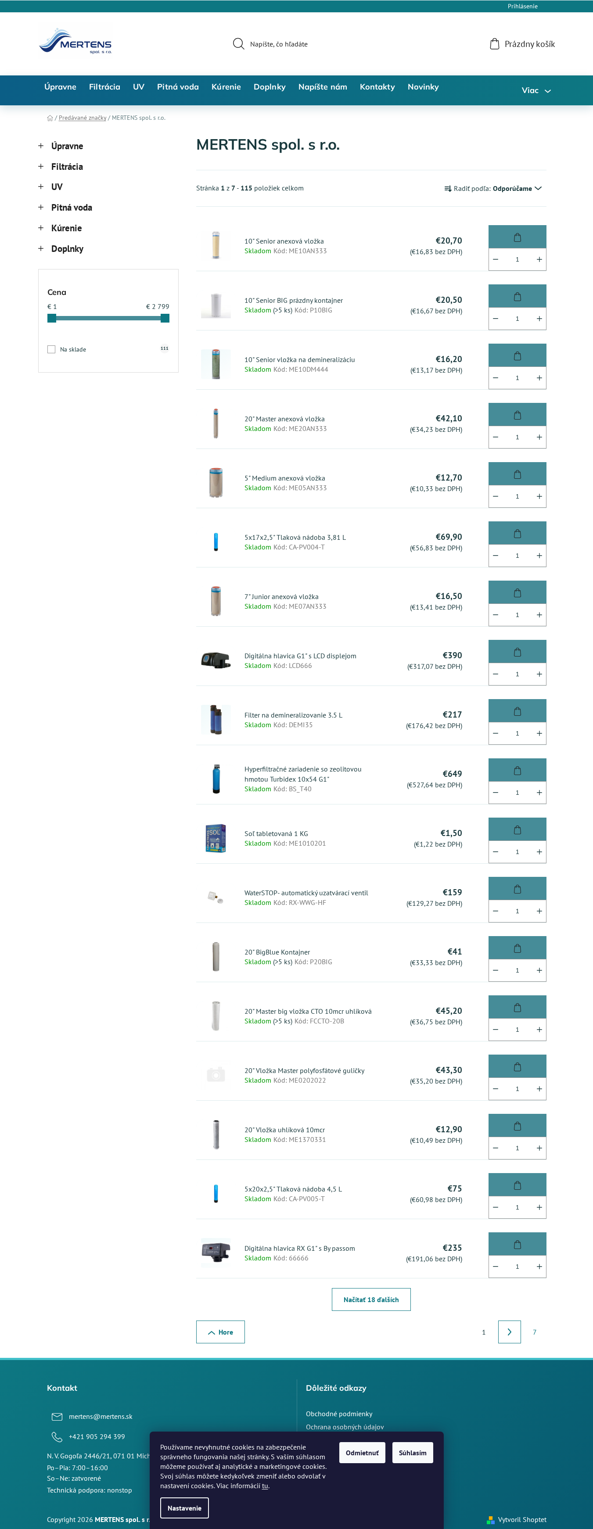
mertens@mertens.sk (101, 1416)
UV (57, 187)
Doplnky (67, 249)
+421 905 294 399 (97, 1436)
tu (265, 1485)
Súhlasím (413, 1452)
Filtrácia (67, 166)
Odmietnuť (362, 1452)
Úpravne (67, 146)
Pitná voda (71, 207)
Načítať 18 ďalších (371, 1299)
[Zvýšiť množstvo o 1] (539, 259)
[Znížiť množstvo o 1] (495, 259)
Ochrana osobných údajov (345, 1426)
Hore (226, 1332)
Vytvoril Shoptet (522, 1519)
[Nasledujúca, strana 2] (509, 1332)
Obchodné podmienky (339, 1413)
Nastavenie (184, 1508)
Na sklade (114, 349)
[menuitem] (60, 86)
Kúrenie (66, 228)
